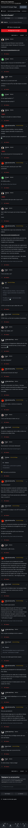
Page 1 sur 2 (14, 35)
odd (6, 282)
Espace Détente (18, 22)
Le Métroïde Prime (9, 339)
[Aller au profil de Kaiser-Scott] (2, 315)
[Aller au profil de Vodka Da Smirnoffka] (2, 126)
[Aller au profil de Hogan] (2, 77)
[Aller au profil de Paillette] (2, 22)
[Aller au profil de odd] (2, 283)
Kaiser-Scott (8, 314)
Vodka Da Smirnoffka (10, 125)
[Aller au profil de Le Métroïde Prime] (2, 340)
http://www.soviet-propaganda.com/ (10, 235)
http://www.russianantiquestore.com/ (10, 50)
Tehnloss (7, 457)
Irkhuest (7, 59)
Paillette (6, 22)
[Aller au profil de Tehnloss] (2, 458)
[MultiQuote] (2, 54)
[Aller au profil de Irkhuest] (2, 59)
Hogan (6, 76)
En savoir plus (3, 2)
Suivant (22, 35)
